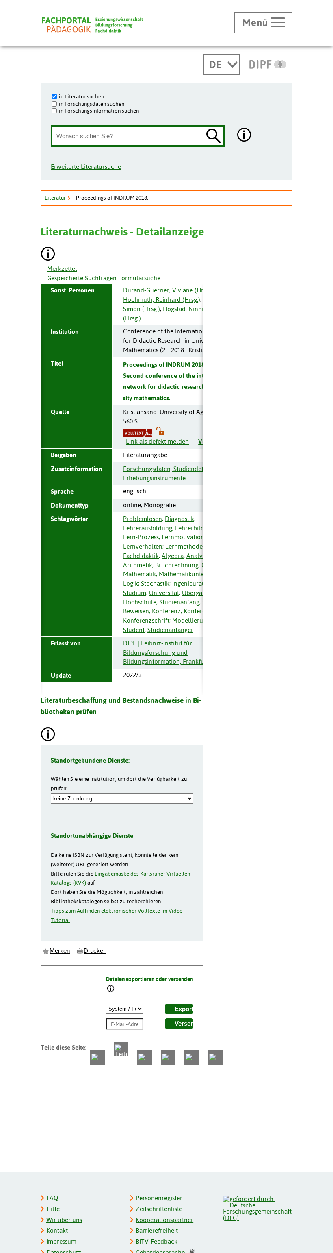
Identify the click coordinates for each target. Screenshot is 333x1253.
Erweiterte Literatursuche (86, 166)
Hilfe (53, 1208)
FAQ (52, 1197)
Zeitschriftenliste (159, 1208)
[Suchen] (213, 136)
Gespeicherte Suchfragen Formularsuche (103, 278)
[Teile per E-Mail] (191, 1057)
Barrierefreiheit (157, 1230)
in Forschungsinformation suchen (99, 110)
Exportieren (184, 1009)
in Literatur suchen (81, 96)
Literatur (55, 197)
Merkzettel (62, 268)
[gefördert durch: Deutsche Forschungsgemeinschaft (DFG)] (257, 1207)
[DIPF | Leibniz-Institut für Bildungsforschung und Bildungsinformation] (267, 64)
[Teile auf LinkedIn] (168, 1057)
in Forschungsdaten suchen (91, 103)
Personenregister (159, 1197)
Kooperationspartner (164, 1219)
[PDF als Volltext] (137, 432)
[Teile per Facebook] (97, 1057)
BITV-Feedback (156, 1241)
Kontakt (57, 1230)
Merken (60, 951)
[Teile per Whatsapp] (144, 1057)
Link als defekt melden (157, 441)
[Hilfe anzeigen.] (244, 135)
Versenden (184, 1023)
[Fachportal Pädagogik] (92, 25)
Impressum (61, 1241)
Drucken (95, 951)
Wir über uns (64, 1219)
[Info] (111, 989)
